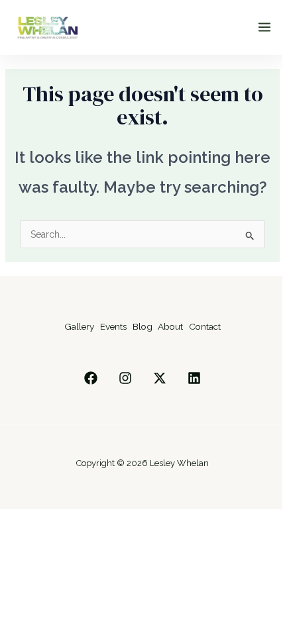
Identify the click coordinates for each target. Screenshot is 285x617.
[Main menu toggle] (264, 27)
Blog (142, 326)
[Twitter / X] (159, 378)
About (170, 326)
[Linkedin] (194, 378)
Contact (205, 326)
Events (113, 326)
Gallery (79, 326)
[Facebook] (90, 378)
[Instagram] (125, 378)
